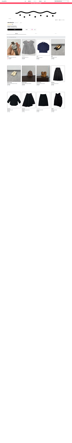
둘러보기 (29, 1)
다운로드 (40, 1)
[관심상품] (19, 40)
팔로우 (15, 29)
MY (45, 1)
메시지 (27, 29)
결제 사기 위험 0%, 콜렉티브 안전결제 (36, 3)
